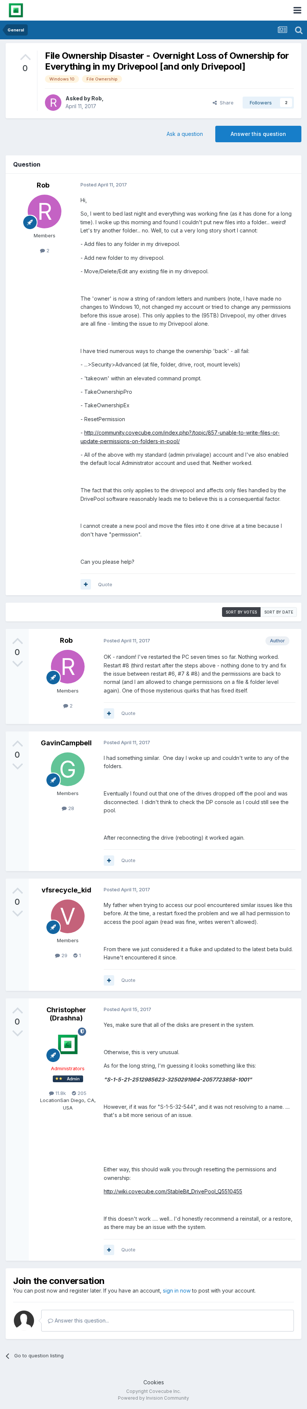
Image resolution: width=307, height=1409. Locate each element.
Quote (105, 584)
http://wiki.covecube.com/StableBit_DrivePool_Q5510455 (173, 1191)
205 (81, 1093)
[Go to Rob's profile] (53, 102)
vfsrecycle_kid (66, 890)
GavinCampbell (66, 743)
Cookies (153, 1382)
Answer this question (258, 134)
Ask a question (185, 134)
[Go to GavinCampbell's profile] (68, 769)
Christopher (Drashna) (66, 1014)
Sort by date (278, 612)
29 (63, 955)
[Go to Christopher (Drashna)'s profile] (68, 1044)
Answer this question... (81, 1320)
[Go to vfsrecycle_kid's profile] (68, 916)
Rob (96, 98)
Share (225, 103)
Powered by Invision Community (153, 1398)
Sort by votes (241, 612)
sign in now (177, 1290)
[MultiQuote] (85, 584)
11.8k (60, 1093)
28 (70, 808)
